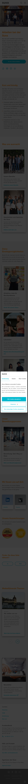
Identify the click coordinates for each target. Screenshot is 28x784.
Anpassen (13, 404)
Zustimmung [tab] (5, 378)
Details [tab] (14, 378)
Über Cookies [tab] (22, 378)
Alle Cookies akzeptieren (14, 399)
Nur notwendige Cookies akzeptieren (14, 409)
